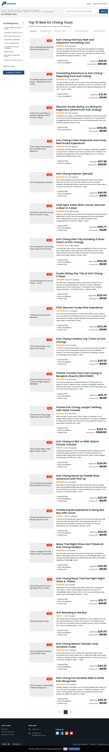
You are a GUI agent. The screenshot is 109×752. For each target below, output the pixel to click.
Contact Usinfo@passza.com (39, 734)
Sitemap (4, 729)
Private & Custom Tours (13, 60)
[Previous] (60, 712)
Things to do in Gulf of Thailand (11, 12)
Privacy (92, 744)
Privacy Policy (74, 749)
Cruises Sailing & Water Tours (12, 28)
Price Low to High (59, 31)
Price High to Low (45, 31)
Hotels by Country (8, 734)
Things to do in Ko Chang (32, 12)
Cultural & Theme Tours (13, 33)
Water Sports (9, 52)
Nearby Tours (9, 66)
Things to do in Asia (14, 10)
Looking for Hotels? (13, 72)
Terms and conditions (80, 744)
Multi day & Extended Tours (12, 56)
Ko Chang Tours (47, 12)
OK (65, 749)
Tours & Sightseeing (11, 43)
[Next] (76, 712)
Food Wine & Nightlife (12, 40)
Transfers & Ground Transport (11, 47)
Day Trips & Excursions (12, 36)
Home (89, 4)
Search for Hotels (99, 31)
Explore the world (100, 4)
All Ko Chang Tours (82, 31)
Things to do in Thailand (30, 10)
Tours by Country (7, 732)
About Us (35, 729)
